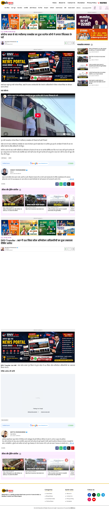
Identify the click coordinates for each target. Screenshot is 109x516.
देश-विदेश (7, 8)
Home (54, 3)
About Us (62, 3)
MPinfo (78, 8)
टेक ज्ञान (46, 8)
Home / (2, 31)
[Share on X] (68, 184)
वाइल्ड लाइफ (71, 8)
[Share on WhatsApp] (61, 184)
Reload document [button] (32, 412)
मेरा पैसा (40, 8)
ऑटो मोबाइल (33, 8)
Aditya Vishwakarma (11, 248)
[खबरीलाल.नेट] (8, 3)
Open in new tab (45, 412)
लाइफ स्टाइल (59, 8)
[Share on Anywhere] (72, 184)
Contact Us (71, 3)
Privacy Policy (91, 3)
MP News (4, 158)
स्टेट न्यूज (13, 8)
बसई (10, 158)
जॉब (65, 8)
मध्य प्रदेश (19, 8)
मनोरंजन (52, 8)
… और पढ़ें (71, 179)
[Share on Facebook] (57, 184)
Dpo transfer (5, 420)
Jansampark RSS (86, 8)
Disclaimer (81, 3)
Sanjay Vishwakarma (11, 42)
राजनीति (26, 8)
